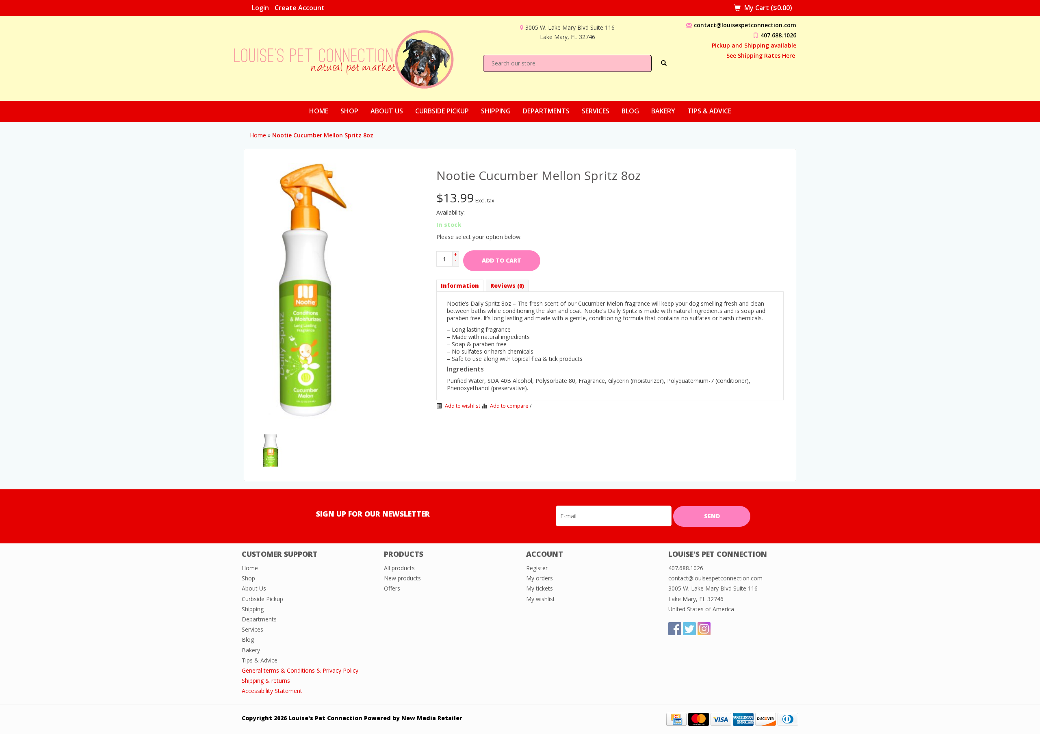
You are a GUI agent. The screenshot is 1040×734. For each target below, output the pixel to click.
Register (537, 568)
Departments (546, 110)
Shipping (496, 110)
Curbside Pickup (442, 110)
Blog (630, 110)
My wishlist (540, 599)
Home (318, 110)
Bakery (663, 110)
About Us (386, 110)
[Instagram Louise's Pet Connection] (704, 628)
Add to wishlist (462, 405)
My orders (539, 578)
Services (595, 110)
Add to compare (509, 405)
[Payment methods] (676, 718)
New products (402, 578)
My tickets (539, 588)
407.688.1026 (778, 35)
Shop (349, 110)
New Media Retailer (431, 718)
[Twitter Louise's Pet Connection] (689, 628)
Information (460, 285)
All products (399, 568)
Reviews (507, 285)
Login (260, 7)
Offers (392, 588)
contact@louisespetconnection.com (745, 25)
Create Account (300, 7)
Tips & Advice (709, 110)
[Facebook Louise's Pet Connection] (674, 628)
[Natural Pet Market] (351, 57)
